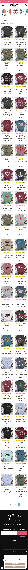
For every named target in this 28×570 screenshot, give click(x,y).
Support (14, 551)
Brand (14, 544)
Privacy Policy (22, 536)
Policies (14, 547)
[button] (6, 39)
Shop (14, 540)
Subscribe (21, 533)
